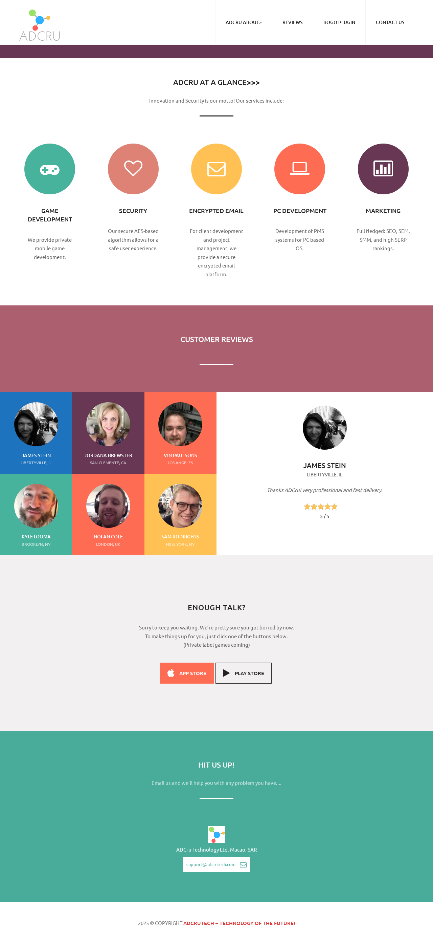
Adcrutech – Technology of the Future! (239, 923)
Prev (243, 419)
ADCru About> (244, 22)
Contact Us (390, 22)
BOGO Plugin (339, 22)
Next (406, 423)
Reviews (292, 22)
